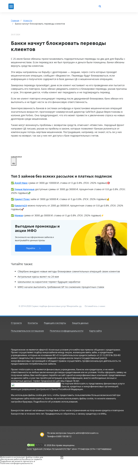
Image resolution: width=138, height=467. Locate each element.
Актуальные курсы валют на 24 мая (38, 276)
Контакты (33, 322)
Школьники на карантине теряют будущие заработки (49, 281)
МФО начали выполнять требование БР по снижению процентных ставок (61, 287)
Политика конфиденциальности (66, 330)
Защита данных (80, 322)
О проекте (16, 322)
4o (13, 163)
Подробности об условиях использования (55, 401)
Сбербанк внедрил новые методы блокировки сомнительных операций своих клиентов (69, 271)
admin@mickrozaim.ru (87, 432)
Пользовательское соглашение (27, 330)
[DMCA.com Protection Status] (35, 445)
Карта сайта (95, 330)
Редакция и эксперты (55, 322)
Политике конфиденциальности (16, 463)
